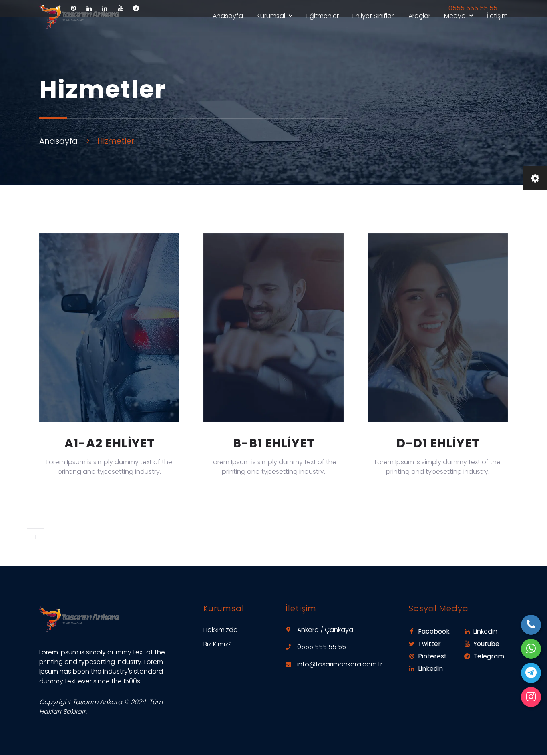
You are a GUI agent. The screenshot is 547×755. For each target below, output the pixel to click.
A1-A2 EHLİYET (109, 443)
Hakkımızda (220, 629)
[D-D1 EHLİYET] (438, 327)
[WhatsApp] (531, 649)
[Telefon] (531, 625)
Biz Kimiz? (217, 644)
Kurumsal (271, 15)
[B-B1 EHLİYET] (273, 327)
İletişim (497, 15)
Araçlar (419, 15)
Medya (455, 15)
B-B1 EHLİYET (273, 443)
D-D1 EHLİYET (437, 443)
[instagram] (531, 697)
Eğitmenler (322, 15)
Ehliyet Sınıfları (373, 15)
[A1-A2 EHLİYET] (109, 327)
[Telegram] (531, 673)
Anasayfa (228, 15)
